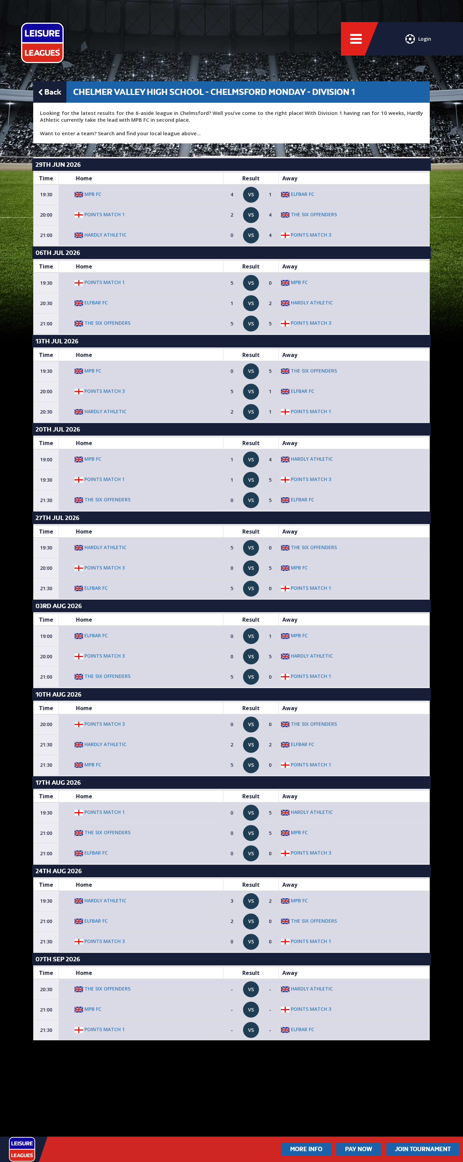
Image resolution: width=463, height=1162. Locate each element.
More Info (306, 1149)
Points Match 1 (104, 214)
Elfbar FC (301, 194)
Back (52, 92)
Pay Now (358, 1149)
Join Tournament (423, 1149)
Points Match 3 (310, 235)
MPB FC (92, 194)
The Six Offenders (313, 214)
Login (424, 39)
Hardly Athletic (104, 235)
